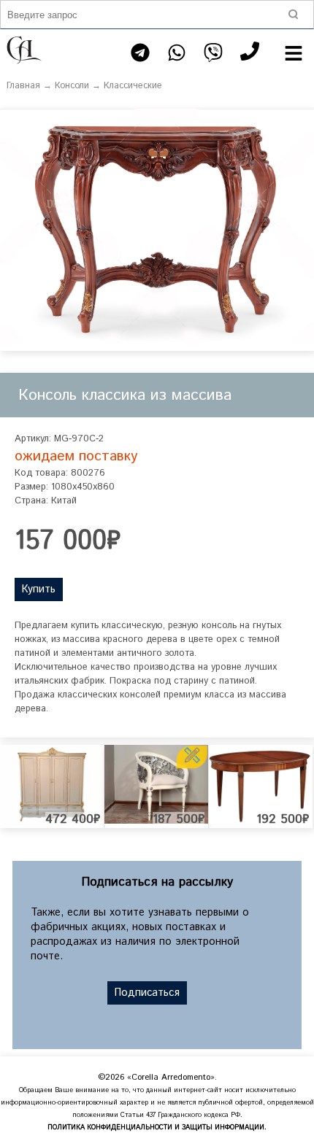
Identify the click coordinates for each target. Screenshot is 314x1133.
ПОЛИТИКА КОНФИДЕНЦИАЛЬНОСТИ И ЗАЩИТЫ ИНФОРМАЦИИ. (157, 1127)
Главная (23, 86)
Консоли (72, 86)
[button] (301, 122)
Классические (133, 86)
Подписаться (147, 993)
